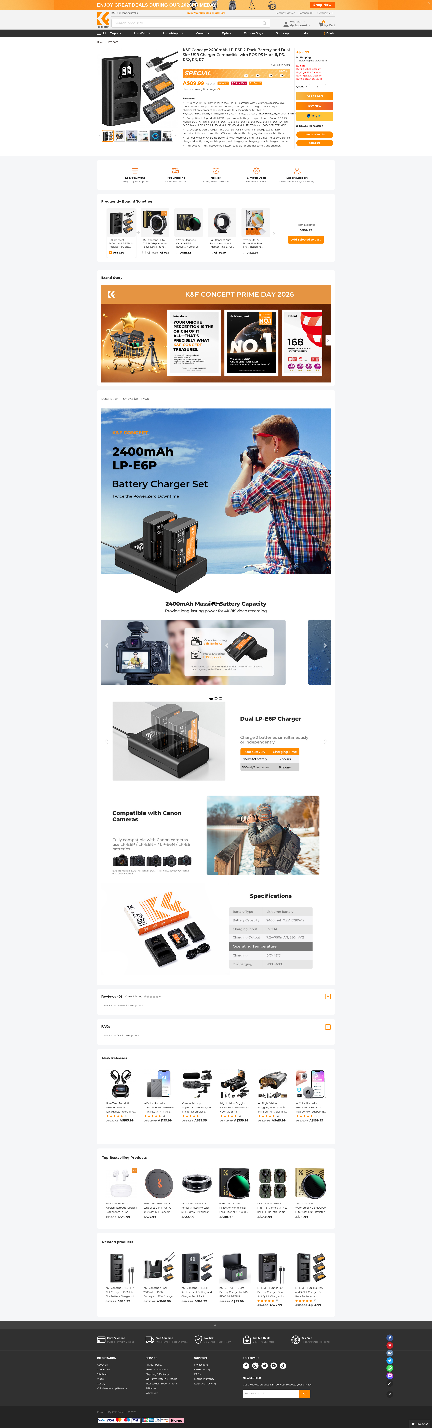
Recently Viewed (285, 13)
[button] (107, 645)
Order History (202, 1369)
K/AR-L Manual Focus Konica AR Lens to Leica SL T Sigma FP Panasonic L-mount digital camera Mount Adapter (196, 1208)
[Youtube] (274, 1366)
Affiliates (151, 1388)
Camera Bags (253, 33)
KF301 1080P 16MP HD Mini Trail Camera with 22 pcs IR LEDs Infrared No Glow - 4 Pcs (272, 1208)
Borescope (283, 33)
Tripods (115, 33)
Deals (330, 33)
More (306, 33)
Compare (314, 143)
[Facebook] (246, 1366)
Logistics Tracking (205, 1384)
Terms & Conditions (157, 1369)
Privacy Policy (154, 1365)
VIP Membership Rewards (112, 1388)
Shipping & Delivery (157, 1374)
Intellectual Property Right (161, 1384)
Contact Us (103, 1369)
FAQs (145, 398)
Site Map (102, 1374)
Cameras (202, 33)
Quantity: (301, 87)
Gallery (101, 1384)
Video (100, 1379)
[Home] (103, 20)
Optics (226, 33)
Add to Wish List (315, 135)
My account (201, 1365)
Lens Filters (142, 33)
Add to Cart (315, 96)
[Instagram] (255, 1366)
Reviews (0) (130, 398)
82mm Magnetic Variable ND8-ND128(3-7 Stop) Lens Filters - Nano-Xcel (188, 244)
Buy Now (314, 105)
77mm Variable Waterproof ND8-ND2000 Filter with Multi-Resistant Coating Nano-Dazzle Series (310, 1208)
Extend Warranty (204, 1379)
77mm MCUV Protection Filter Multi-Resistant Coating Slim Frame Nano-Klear (255, 244)
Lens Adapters (173, 33)
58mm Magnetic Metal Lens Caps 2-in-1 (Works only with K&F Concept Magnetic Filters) (157, 1208)
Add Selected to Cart (306, 239)
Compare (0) (306, 13)
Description (109, 398)
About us (102, 1365)
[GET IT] (218, 89)
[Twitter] (264, 1366)
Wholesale (152, 1393)
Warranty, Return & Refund (161, 1379)
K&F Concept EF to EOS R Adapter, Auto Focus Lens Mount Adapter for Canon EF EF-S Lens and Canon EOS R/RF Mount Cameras (154, 244)
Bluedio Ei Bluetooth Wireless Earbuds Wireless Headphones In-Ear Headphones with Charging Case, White (121, 1208)
